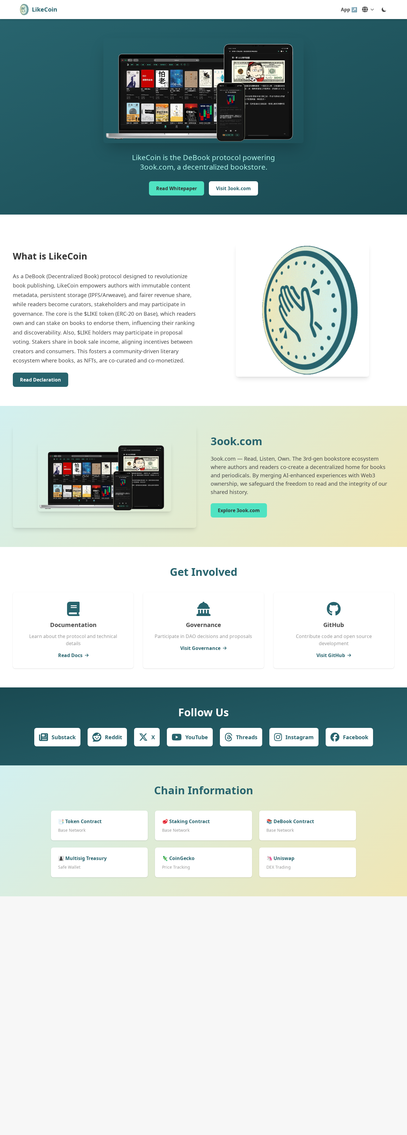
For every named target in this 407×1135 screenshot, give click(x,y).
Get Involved (203, 572)
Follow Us (203, 712)
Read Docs (70, 655)
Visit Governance (200, 648)
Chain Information (203, 790)
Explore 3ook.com (239, 510)
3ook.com (236, 441)
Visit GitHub (330, 655)
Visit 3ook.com (233, 188)
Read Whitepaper (176, 188)
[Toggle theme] (384, 9)
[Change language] (368, 9)
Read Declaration (40, 379)
